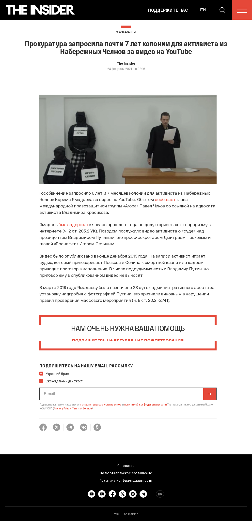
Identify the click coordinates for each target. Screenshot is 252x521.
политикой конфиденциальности (145, 404)
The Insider (126, 63)
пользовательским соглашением (101, 404)
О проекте (125, 465)
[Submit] (209, 394)
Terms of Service (82, 408)
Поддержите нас (168, 10)
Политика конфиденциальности (126, 480)
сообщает (165, 199)
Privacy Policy (62, 408)
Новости (125, 32)
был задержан (73, 224)
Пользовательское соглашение (126, 473)
